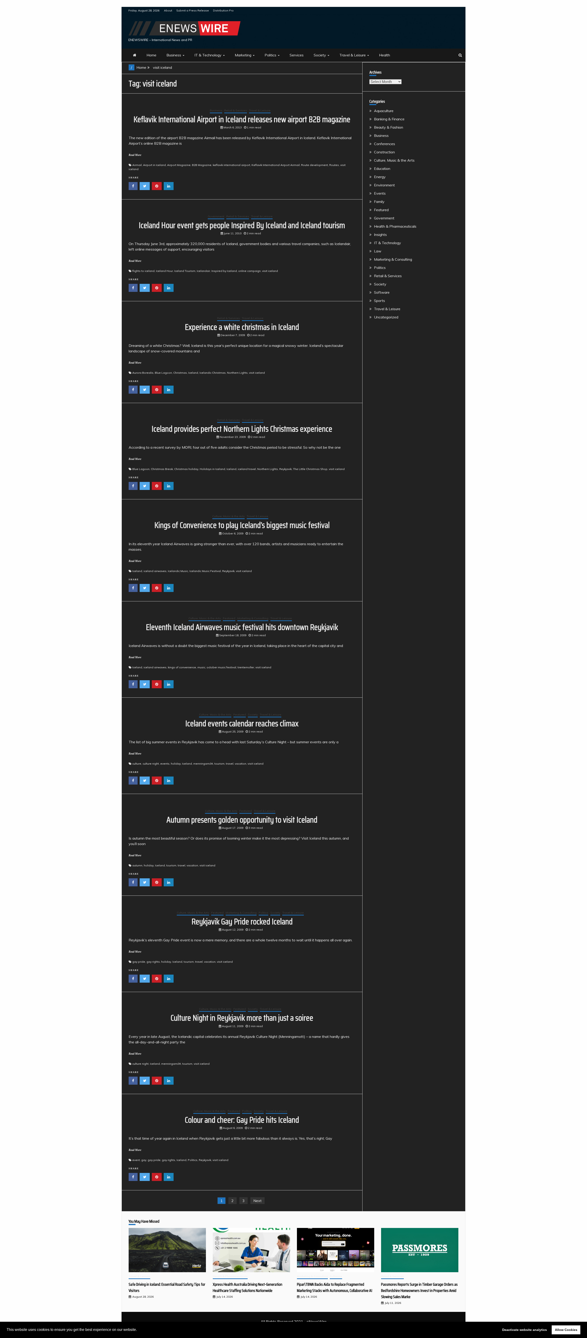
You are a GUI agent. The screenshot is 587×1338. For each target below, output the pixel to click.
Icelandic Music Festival (205, 571)
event (136, 1160)
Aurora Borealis (142, 372)
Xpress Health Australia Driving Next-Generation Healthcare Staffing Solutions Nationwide (247, 1287)
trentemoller (246, 667)
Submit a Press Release (192, 10)
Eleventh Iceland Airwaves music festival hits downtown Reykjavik (242, 627)
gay (143, 1160)
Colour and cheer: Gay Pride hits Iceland (242, 1119)
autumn (137, 865)
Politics (270, 55)
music (201, 667)
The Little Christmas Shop (310, 469)
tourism (219, 763)
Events (380, 193)
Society (320, 55)
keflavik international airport (231, 165)
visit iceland (270, 271)
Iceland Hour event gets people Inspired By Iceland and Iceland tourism (242, 225)
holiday (176, 763)
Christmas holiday (186, 469)
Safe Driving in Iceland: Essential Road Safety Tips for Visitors (167, 1287)
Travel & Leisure (352, 55)
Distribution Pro (223, 10)
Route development (314, 165)
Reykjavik (285, 469)
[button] (138, 1330)
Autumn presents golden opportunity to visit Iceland (241, 819)
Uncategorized (386, 317)
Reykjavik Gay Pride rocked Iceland (242, 921)
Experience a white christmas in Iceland (242, 327)
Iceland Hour (164, 271)
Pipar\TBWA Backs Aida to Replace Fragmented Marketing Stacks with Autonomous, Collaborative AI (334, 1287)
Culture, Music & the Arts (228, 516)
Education (382, 168)
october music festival (221, 667)
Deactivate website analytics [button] (524, 1330)
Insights (380, 234)
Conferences (384, 143)
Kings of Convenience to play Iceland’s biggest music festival (242, 525)
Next (257, 1200)
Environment (384, 185)
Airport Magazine (179, 165)
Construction (384, 152)
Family (379, 201)
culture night (151, 763)
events (164, 763)
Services (297, 55)
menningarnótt (203, 763)
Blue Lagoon (163, 372)
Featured (229, 618)
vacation (240, 763)
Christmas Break (162, 469)
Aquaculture (383, 110)
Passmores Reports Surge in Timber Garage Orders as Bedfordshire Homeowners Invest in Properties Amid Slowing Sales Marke (419, 1290)
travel (229, 763)
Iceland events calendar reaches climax (242, 723)
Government (216, 216)
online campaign (249, 271)
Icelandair (203, 271)
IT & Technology (208, 55)
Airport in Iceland (154, 165)
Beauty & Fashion (388, 127)
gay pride (138, 961)
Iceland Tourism (184, 271)
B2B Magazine (201, 165)
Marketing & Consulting (252, 618)
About (168, 10)
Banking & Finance (389, 119)
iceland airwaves (155, 571)
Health (384, 55)
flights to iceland (143, 271)
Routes (334, 165)
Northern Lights (237, 372)
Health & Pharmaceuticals (395, 226)
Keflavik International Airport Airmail (276, 165)
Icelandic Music (178, 571)
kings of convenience (182, 667)
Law (377, 251)
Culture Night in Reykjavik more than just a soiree (242, 1017)
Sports (379, 300)
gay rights (153, 961)
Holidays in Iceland (212, 469)
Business (173, 55)
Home (151, 55)
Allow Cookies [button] (566, 1330)
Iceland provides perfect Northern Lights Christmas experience (242, 428)
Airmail (137, 165)
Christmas (180, 372)
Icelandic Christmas (212, 372)
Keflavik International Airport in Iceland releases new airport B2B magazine (241, 119)
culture (136, 763)
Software (382, 292)
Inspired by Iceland (224, 271)
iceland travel (247, 469)
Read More (135, 155)
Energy (380, 176)
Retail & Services (235, 110)
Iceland (193, 372)
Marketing (243, 55)
